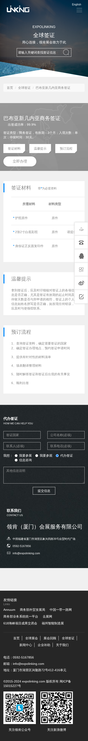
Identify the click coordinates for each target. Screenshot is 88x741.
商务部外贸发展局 (32, 609)
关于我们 (62, 645)
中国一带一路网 (61, 609)
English (76, 4)
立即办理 (20, 161)
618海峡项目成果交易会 (20, 623)
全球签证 (24, 88)
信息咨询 (25, 460)
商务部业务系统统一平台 (20, 616)
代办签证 (66, 455)
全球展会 (31, 638)
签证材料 (14, 148)
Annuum (9, 609)
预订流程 (66, 148)
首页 (10, 88)
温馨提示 (40, 148)
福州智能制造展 (53, 623)
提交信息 (44, 491)
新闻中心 (25, 645)
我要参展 (25, 455)
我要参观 (46, 455)
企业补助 (44, 645)
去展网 (47, 616)
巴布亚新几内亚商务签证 (53, 88)
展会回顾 (50, 638)
